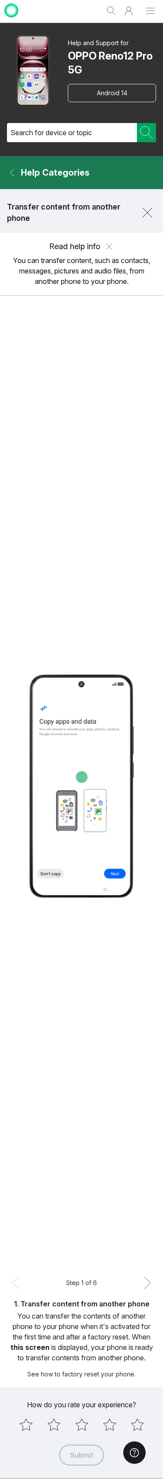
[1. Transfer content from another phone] (81, 785)
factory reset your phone (98, 1374)
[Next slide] (147, 1283)
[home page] (11, 18)
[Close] (147, 212)
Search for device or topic (51, 132)
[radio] (26, 1424)
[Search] (146, 132)
